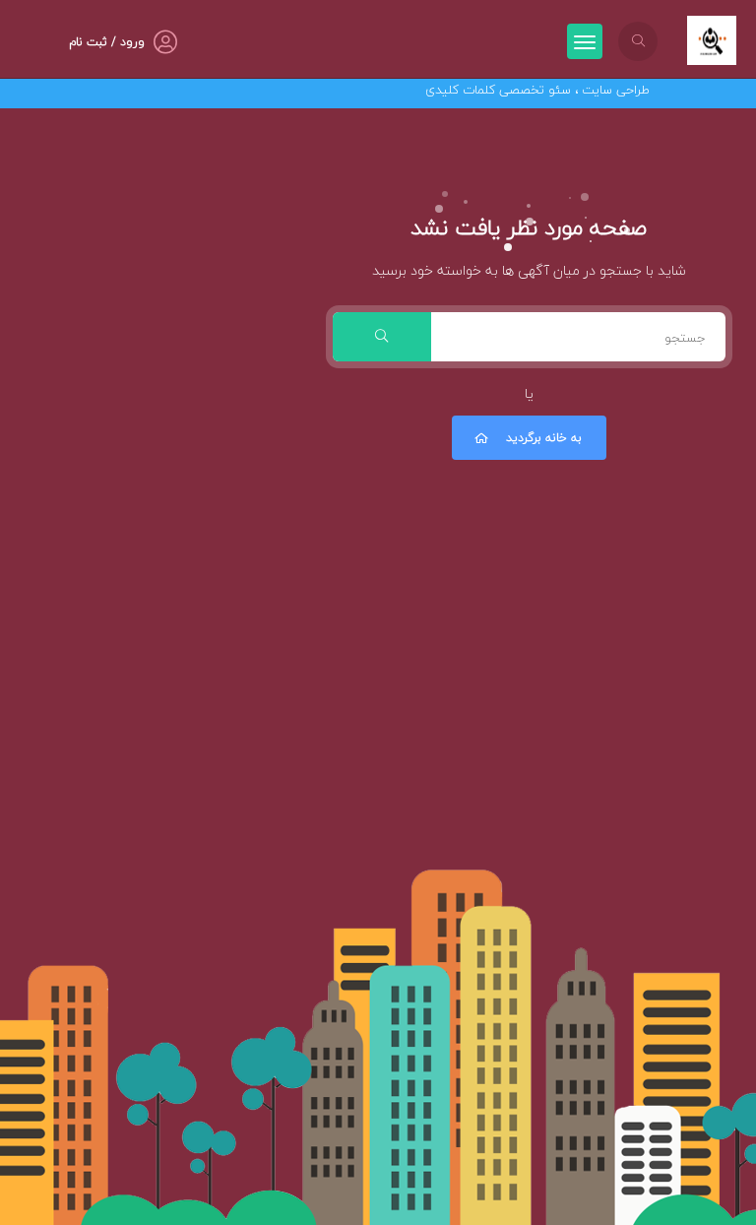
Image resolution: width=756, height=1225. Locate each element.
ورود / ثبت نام (107, 42)
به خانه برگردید (544, 437)
